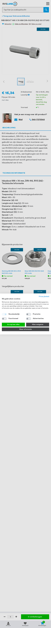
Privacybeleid (44, 296)
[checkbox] (28, 314)
